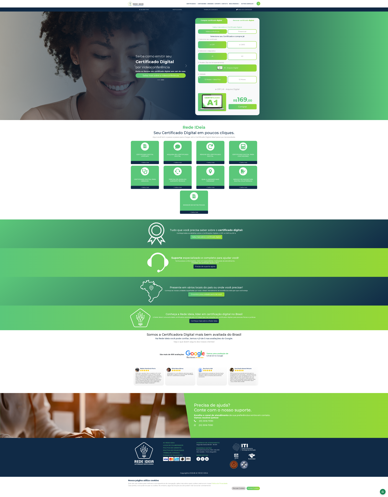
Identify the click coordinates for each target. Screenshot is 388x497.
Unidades (210, 3)
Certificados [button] (191, 3)
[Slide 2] (162, 80)
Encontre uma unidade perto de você (206, 294)
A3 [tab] (242, 56)
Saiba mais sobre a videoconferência (161, 75)
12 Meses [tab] (242, 79)
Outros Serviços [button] (247, 3)
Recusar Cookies (239, 488)
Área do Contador (245, 9)
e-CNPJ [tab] (242, 45)
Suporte (218, 3)
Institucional (177, 9)
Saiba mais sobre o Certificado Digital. (227, 27)
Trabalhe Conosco (211, 9)
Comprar (242, 106)
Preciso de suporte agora (205, 266)
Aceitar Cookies (253, 488)
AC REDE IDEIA (202, 473)
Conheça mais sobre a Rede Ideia (204, 321)
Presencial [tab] (242, 31)
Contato (224, 3)
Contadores (202, 3)
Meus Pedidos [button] (234, 3)
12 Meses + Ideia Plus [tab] (212, 79)
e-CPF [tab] (212, 45)
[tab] (211, 21)
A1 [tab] (212, 56)
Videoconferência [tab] (212, 31)
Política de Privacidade (219, 483)
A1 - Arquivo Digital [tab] (231, 68)
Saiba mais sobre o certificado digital (206, 237)
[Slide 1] (158, 80)
